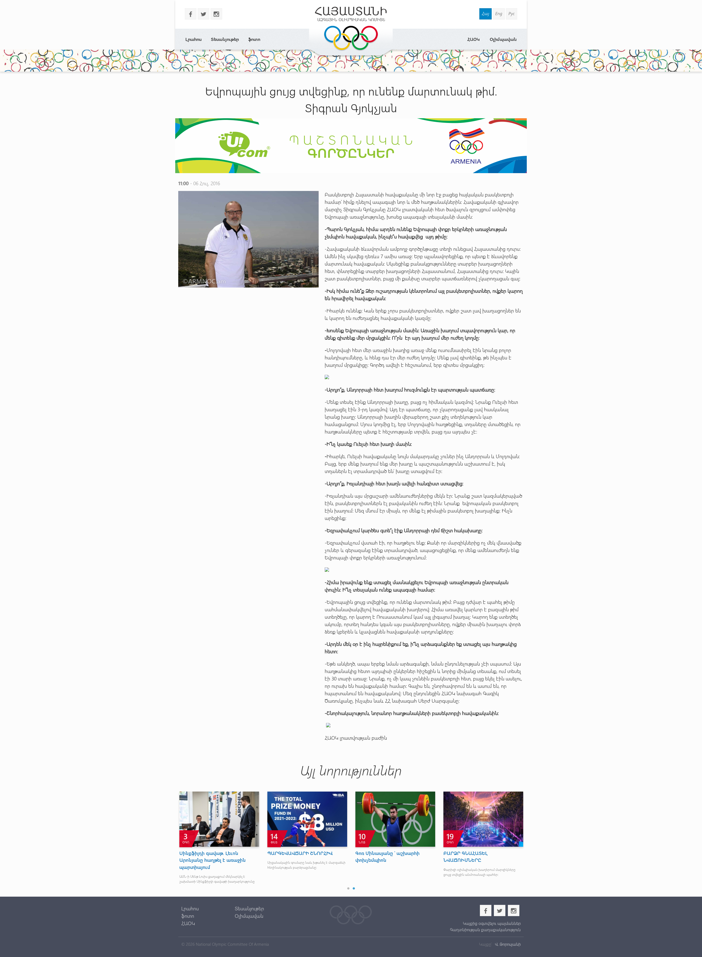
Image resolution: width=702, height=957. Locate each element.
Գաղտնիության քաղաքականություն (485, 929)
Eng (498, 13)
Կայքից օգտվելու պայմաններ (491, 923)
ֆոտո (254, 39)
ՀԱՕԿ (473, 39)
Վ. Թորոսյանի (507, 944)
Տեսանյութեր (225, 39)
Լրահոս (193, 39)
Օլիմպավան (503, 39)
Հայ (485, 13)
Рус (511, 13)
